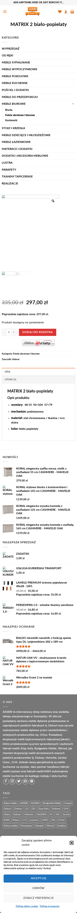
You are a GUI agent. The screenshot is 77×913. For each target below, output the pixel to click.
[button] (71, 843)
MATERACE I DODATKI (17, 149)
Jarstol (65, 814)
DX (33, 809)
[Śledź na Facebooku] (6, 781)
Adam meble (10, 803)
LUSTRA (7, 162)
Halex (7, 814)
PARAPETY (9, 169)
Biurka (8, 110)
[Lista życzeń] (60, 12)
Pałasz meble (10, 826)
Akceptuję (38, 878)
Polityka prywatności (49, 906)
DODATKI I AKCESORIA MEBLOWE (25, 155)
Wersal (50, 826)
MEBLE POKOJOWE (15, 76)
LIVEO (45, 820)
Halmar (16, 359)
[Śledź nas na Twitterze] (19, 781)
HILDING (41, 814)
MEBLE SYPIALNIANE (16, 62)
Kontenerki (11, 120)
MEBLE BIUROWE (14, 103)
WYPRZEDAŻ (11, 48)
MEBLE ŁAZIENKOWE (16, 142)
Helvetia (28, 814)
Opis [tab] (7, 372)
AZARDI (35, 803)
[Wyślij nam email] (25, 781)
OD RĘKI (7, 55)
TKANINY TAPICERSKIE (17, 176)
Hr (51, 814)
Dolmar (18, 809)
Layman (34, 820)
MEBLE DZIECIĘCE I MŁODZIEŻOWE (26, 135)
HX (57, 814)
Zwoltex (61, 826)
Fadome (56, 809)
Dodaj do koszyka (37, 332)
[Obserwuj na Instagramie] (12, 781)
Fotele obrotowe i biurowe (20, 115)
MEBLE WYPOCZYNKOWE (19, 69)
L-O (25, 820)
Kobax (16, 820)
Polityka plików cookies (27, 906)
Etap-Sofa (43, 809)
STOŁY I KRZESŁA (13, 128)
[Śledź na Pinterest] (32, 781)
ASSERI (24, 803)
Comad (67, 803)
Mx (53, 820)
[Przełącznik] (73, 104)
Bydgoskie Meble (52, 803)
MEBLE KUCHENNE (15, 83)
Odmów (38, 888)
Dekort (7, 809)
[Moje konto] (66, 12)
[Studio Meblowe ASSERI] (32, 11)
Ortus (62, 820)
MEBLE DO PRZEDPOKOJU (20, 97)
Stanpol (39, 826)
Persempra (26, 826)
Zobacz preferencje (38, 898)
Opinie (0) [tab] (10, 380)
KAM (6, 820)
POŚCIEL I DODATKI (15, 90)
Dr (27, 809)
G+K (66, 809)
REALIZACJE (10, 183)
